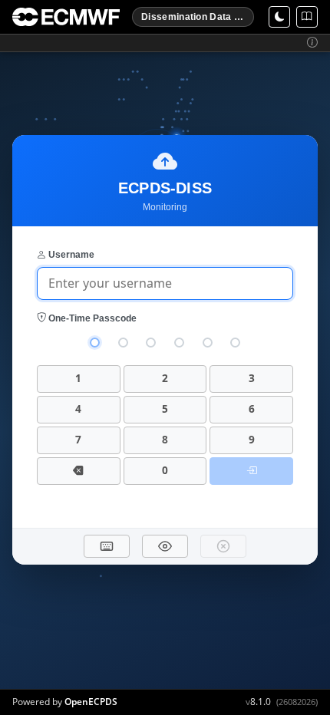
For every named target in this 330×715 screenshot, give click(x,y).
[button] (312, 43)
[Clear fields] (223, 546)
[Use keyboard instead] (107, 546)
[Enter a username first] (251, 471)
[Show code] (165, 546)
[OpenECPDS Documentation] (307, 17)
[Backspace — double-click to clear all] (78, 471)
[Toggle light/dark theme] (279, 17)
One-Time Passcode (91, 318)
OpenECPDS (90, 701)
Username (70, 254)
